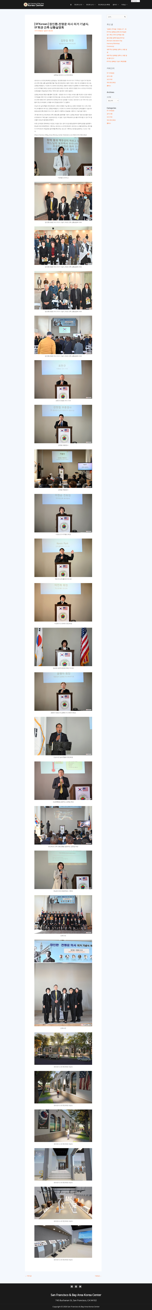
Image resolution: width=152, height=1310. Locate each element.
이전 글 (28, 1276)
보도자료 (109, 79)
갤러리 (115, 5)
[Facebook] (71, 1286)
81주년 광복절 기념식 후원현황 (116, 61)
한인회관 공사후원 (104, 5)
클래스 (109, 86)
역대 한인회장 (111, 82)
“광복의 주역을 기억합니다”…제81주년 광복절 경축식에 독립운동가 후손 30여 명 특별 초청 (116, 32)
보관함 (109, 97)
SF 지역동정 (39, 31)
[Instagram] (76, 1286)
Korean (135, 1)
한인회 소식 (90, 5)
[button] (83, 5)
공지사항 (109, 76)
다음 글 (98, 1276)
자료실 (123, 5)
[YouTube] (80, 1286)
